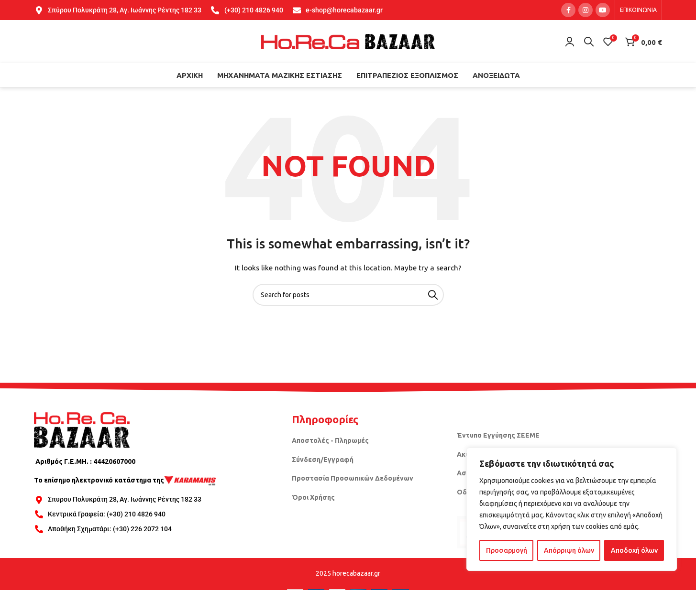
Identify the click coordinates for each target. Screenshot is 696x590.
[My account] (569, 41)
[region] (571, 509)
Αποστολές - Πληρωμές (330, 440)
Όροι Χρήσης (313, 497)
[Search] (588, 41)
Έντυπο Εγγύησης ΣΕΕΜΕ (498, 435)
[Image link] (82, 429)
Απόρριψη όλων (569, 550)
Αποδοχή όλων (634, 550)
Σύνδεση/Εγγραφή (323, 459)
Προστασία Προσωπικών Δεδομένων (352, 478)
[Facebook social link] (568, 10)
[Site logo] (348, 41)
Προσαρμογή (506, 550)
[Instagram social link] (585, 10)
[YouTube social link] (603, 10)
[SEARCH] (433, 295)
